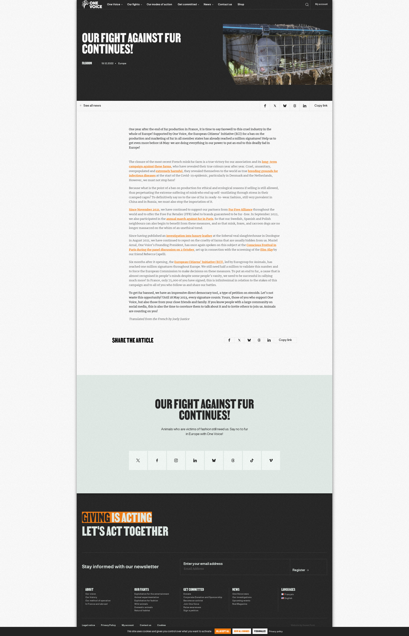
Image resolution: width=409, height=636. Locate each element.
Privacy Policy (108, 625)
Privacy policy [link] (276, 631)
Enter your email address (203, 564)
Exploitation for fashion (146, 601)
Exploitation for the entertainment (151, 594)
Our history (91, 597)
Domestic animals (143, 608)
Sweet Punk (309, 625)
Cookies (161, 625)
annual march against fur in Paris (189, 219)
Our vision (90, 594)
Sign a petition (190, 611)
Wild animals (141, 604)
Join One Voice (191, 604)
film (266, 249)
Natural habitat (142, 611)
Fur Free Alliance (240, 209)
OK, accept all (222, 631)
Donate (187, 594)
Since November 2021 (144, 209)
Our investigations (241, 597)
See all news (92, 105)
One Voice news (240, 594)
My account (321, 4)
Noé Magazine (239, 604)
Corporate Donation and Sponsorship (202, 597)
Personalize (260, 631)
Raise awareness (192, 608)
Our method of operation (98, 601)
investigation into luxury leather (189, 236)
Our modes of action (159, 4)
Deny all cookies (241, 631)
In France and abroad (96, 604)
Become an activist (193, 601)
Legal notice (88, 625)
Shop (241, 4)
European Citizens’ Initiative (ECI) (198, 262)
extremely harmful (169, 171)
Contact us (225, 4)
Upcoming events (241, 601)
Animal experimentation (146, 597)
